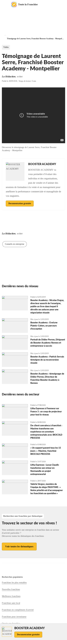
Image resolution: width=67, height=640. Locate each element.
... (5, 34)
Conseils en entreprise (14, 244)
